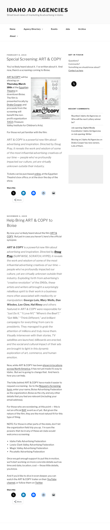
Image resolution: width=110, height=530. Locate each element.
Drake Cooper (14, 104)
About (13, 36)
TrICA (10, 122)
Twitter (39, 482)
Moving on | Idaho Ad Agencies (85, 139)
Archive (82, 29)
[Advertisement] (85, 169)
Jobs (68, 29)
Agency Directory (32, 29)
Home (12, 29)
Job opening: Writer (83, 134)
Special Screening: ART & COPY (34, 59)
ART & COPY (14, 77)
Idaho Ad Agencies (37, 10)
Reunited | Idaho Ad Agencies (84, 116)
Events (54, 29)
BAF (24, 410)
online (37, 174)
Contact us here (75, 70)
